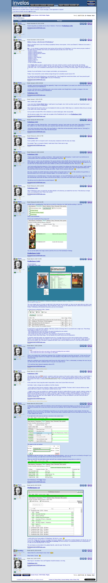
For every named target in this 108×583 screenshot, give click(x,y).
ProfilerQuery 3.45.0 (33, 373)
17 (82, 15)
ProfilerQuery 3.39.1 (67, 25)
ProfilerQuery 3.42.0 (33, 154)
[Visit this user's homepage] (83, 24)
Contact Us (51, 579)
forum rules (40, 7)
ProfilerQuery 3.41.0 (33, 122)
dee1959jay (20, 550)
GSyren (20, 23)
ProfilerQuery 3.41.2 (33, 138)
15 (79, 15)
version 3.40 (44, 77)
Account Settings (65, 579)
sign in (30, 11)
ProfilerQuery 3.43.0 (34, 253)
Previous (89, 15)
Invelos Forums (34, 15)
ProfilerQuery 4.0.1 (32, 563)
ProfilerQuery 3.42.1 (33, 188)
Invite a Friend (73, 579)
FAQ (78, 579)
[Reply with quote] (91, 24)
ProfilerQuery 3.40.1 (33, 93)
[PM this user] (81, 24)
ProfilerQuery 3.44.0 (34, 261)
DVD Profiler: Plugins (44, 15)
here (41, 479)
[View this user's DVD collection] (85, 24)
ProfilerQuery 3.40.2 (76, 114)
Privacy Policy (58, 579)
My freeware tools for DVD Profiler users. (36, 27)
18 (83, 15)
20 (85, 15)
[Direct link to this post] (88, 24)
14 (78, 15)
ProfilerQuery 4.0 (34, 488)
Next (93, 15)
